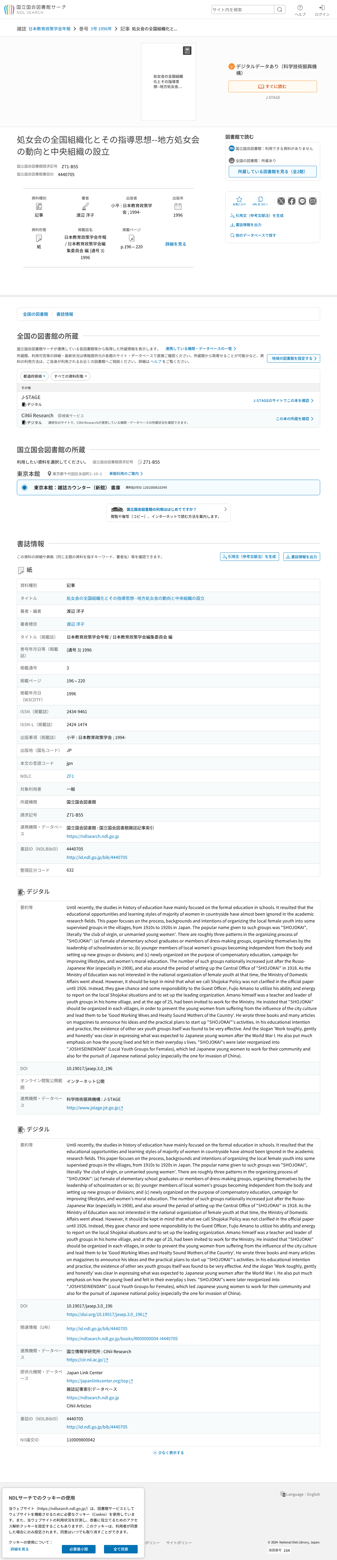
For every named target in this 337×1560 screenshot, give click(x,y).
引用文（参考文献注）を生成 (260, 215)
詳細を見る (175, 244)
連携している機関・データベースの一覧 (199, 348)
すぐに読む (275, 86)
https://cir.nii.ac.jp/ (85, 1359)
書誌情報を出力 (248, 224)
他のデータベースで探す (256, 235)
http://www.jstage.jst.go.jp (92, 1107)
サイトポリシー (179, 1542)
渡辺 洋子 (76, 624)
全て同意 (120, 1549)
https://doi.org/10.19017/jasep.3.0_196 (104, 1314)
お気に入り (239, 204)
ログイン (322, 14)
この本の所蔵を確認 (292, 418)
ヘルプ (300, 14)
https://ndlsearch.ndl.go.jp (93, 836)
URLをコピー (260, 204)
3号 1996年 (101, 28)
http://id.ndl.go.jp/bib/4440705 (97, 857)
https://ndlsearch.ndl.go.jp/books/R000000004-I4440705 (122, 1338)
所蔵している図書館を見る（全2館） (273, 171)
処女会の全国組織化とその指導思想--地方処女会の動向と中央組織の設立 (136, 598)
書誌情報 (64, 314)
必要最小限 (79, 1549)
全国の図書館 (35, 314)
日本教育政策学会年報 (49, 28)
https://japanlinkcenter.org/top (97, 1380)
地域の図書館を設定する (292, 358)
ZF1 (70, 776)
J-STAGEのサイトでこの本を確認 (281, 400)
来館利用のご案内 (124, 473)
